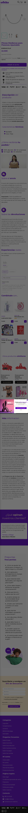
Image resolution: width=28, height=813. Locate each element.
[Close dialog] (27, 399)
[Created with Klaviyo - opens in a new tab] (14, 413)
